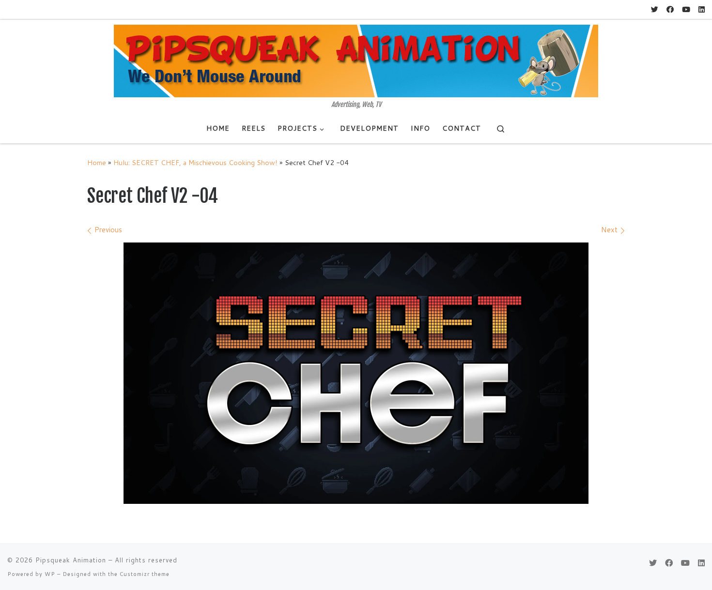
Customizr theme (145, 574)
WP (50, 574)
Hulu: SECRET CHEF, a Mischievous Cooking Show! (195, 162)
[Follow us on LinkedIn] (701, 9)
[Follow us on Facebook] (670, 9)
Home (96, 162)
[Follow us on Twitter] (654, 9)
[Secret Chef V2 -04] (356, 373)
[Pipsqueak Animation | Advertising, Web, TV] (356, 60)
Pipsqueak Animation (70, 560)
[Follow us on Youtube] (686, 9)
